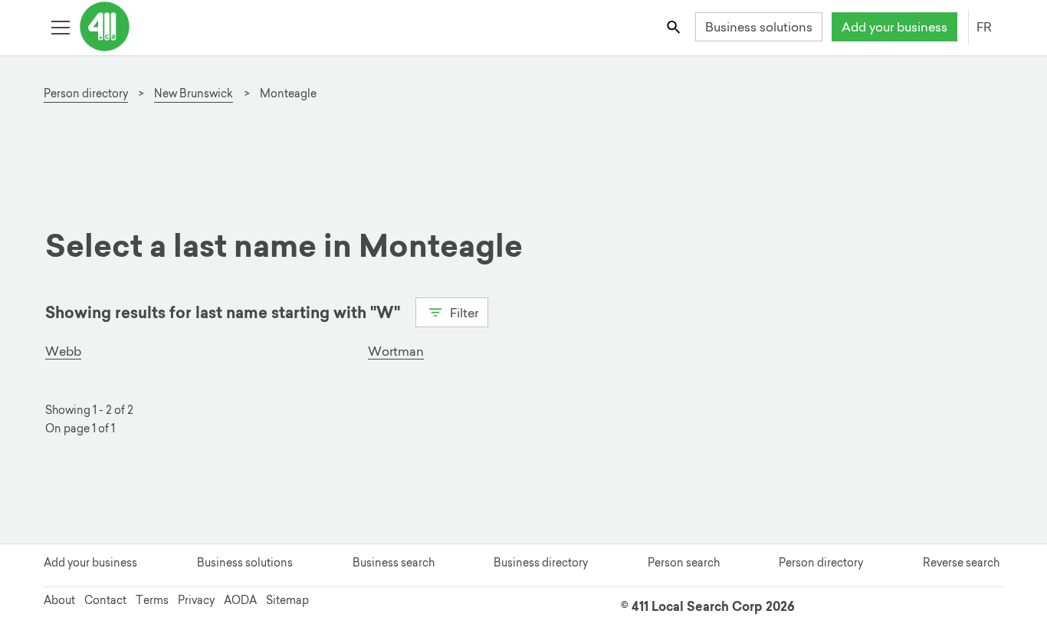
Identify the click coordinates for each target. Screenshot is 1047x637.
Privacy (196, 600)
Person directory (821, 563)
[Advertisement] (514, 161)
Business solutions (758, 26)
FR (984, 26)
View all (86, 339)
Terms (152, 600)
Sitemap (287, 600)
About (59, 600)
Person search (684, 563)
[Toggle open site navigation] (60, 26)
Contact (105, 600)
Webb (63, 351)
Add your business (894, 26)
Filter (462, 312)
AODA (240, 600)
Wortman (396, 351)
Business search (394, 563)
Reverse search (961, 563)
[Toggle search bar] (674, 26)
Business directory (541, 563)
